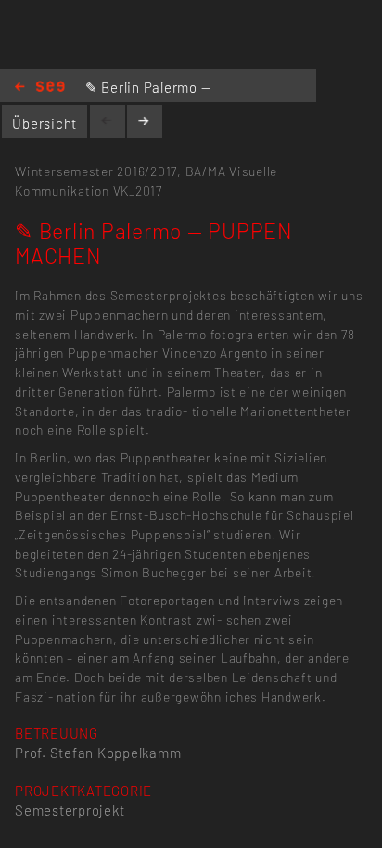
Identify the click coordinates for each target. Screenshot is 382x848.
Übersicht (44, 123)
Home (40, 87)
